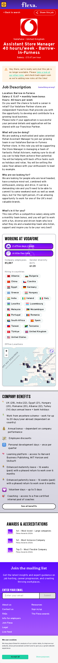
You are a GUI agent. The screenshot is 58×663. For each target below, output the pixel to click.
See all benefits (29, 506)
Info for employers (11, 618)
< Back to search (11, 12)
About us (6, 605)
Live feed (7, 632)
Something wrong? (46, 87)
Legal (5, 627)
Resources (37, 605)
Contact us (7, 609)
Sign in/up (37, 609)
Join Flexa (7, 623)
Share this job (46, 12)
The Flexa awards (40, 614)
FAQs (4, 614)
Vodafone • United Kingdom (29, 39)
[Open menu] (3, 4)
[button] (28, 366)
